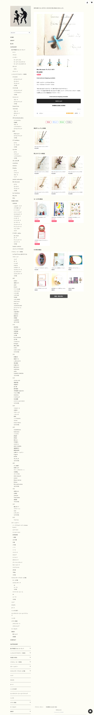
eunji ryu (16, 303)
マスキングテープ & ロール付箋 (18, 577)
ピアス (15, 142)
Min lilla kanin (16, 182)
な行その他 (16, 424)
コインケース (17, 242)
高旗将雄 (16, 382)
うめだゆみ (15, 108)
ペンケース (15, 552)
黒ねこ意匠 (16, 345)
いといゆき (16, 293)
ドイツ (14, 52)
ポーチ (15, 115)
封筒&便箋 (15, 534)
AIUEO (15, 280)
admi (15, 285)
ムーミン (16, 587)
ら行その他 (16, 515)
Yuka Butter (17, 497)
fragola (16, 454)
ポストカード (17, 113)
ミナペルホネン (17, 120)
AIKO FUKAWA (17, 446)
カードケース (17, 222)
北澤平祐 (16, 333)
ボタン (15, 69)
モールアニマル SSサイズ (20, 64)
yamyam (16, 495)
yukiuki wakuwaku (17, 179)
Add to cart (58, 101)
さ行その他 (16, 375)
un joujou (15, 76)
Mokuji (15, 482)
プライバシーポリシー (39, 707)
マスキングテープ (18, 273)
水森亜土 (16, 471)
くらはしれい (17, 341)
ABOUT (12, 40)
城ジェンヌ (15, 634)
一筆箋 (14, 537)
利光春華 (16, 399)
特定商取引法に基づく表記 (51, 707)
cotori (15, 347)
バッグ (15, 259)
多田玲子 (16, 384)
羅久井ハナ (16, 506)
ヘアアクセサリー (18, 92)
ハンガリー (15, 57)
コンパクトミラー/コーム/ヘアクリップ (19, 693)
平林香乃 (16, 442)
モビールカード (16, 565)
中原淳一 (16, 410)
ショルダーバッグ (18, 206)
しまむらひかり (17, 361)
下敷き (14, 572)
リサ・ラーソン (17, 508)
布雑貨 (15, 122)
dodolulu (16, 395)
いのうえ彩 (16, 295)
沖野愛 (15, 318)
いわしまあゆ (17, 299)
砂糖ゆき (16, 357)
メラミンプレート (16, 623)
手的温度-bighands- (19, 390)
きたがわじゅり (17, 329)
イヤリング (16, 154)
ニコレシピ (16, 414)
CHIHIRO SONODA (18, 373)
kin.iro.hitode (17, 337)
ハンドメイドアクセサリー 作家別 (19, 74)
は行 (14, 427)
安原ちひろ (16, 491)
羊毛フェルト (17, 133)
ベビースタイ (17, 228)
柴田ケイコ (16, 359)
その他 (15, 85)
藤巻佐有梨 (16, 450)
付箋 (14, 542)
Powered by (57, 712)
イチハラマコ (17, 291)
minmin (15, 478)
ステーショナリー (15, 522)
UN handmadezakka (18, 118)
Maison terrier (17, 480)
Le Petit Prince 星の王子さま (20, 254)
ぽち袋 (14, 570)
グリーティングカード (17, 562)
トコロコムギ (17, 397)
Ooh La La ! (17, 301)
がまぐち (16, 265)
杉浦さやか (16, 365)
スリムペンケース (18, 224)
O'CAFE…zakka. (17, 233)
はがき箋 (15, 539)
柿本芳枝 (16, 327)
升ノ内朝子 (16, 465)
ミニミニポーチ (17, 220)
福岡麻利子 (16, 448)
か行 (14, 324)
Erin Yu (15, 309)
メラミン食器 (14, 621)
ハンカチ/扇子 (14, 610)
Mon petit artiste (18, 484)
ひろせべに (16, 444)
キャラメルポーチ (18, 214)
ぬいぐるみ (16, 235)
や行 (14, 488)
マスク (15, 230)
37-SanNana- (16, 140)
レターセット (15, 529)
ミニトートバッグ (17, 212)
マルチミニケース (18, 269)
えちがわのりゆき (18, 305)
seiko (15, 371)
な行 (14, 405)
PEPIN (15, 456)
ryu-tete (15, 149)
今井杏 (15, 297)
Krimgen (16, 343)
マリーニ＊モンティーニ (19, 469)
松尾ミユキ (16, 467)
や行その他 (16, 501)
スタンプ (15, 554)
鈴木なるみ (16, 367)
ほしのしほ (16, 458)
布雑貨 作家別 (14, 201)
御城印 (13, 631)
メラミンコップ (16, 626)
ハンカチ (16, 263)
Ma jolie (15, 195)
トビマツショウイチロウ (19, 401)
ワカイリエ (16, 520)
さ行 (14, 354)
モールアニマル (17, 59)
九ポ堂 (15, 335)
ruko (15, 510)
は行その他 (16, 460)
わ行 (14, 517)
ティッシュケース (17, 226)
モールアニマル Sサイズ (19, 62)
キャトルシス (15, 97)
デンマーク (15, 71)
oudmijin (16, 313)
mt (14, 585)
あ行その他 (16, 322)
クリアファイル (16, 567)
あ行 (14, 278)
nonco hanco (17, 422)
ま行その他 (16, 486)
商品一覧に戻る (58, 296)
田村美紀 (16, 388)
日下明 (15, 339)
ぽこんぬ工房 (16, 160)
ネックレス (16, 81)
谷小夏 (15, 386)
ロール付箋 (15, 580)
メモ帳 (14, 544)
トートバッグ (17, 210)
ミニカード (15, 557)
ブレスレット (16, 83)
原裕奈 (15, 436)
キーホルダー (17, 145)
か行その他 (16, 351)
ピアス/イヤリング (18, 79)
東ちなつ (16, 440)
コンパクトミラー (18, 271)
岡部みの (16, 316)
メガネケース (17, 267)
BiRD (14, 131)
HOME (12, 37)
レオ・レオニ (16, 512)
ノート (14, 547)
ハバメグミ (16, 433)
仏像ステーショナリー (19, 452)
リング (15, 176)
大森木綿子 (16, 311)
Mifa (14, 198)
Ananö (15, 287)
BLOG (11, 43)
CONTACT (13, 640)
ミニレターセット (16, 532)
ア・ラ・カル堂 (17, 289)
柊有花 (15, 438)
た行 (14, 378)
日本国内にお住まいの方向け (58, 105)
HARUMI (15, 203)
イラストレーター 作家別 (17, 251)
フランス (14, 54)
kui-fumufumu (16, 193)
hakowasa (16, 431)
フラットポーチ (17, 216)
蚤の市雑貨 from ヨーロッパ (18, 49)
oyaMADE (16, 320)
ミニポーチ (16, 218)
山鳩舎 (15, 493)
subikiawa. (16, 369)
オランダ (15, 66)
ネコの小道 (15, 88)
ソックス (13, 618)
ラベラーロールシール (18, 591)
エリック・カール (17, 307)
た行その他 (16, 403)
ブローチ (16, 99)
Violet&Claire (17, 429)
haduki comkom (17, 246)
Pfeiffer (15, 168)
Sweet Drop (16, 106)
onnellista (15, 163)
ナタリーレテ (16, 256)
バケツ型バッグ (17, 208)
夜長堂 (15, 499)
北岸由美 (16, 331)
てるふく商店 (17, 392)
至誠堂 (14, 636)
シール (14, 549)
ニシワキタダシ (17, 418)
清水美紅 (16, 363)
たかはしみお (17, 380)
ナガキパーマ (17, 408)
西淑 (15, 416)
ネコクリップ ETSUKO (18, 249)
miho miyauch (17, 476)
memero (15, 165)
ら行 (14, 504)
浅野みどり (16, 282)
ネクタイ (16, 420)
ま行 (14, 463)
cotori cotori (17, 349)
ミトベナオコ (17, 474)
